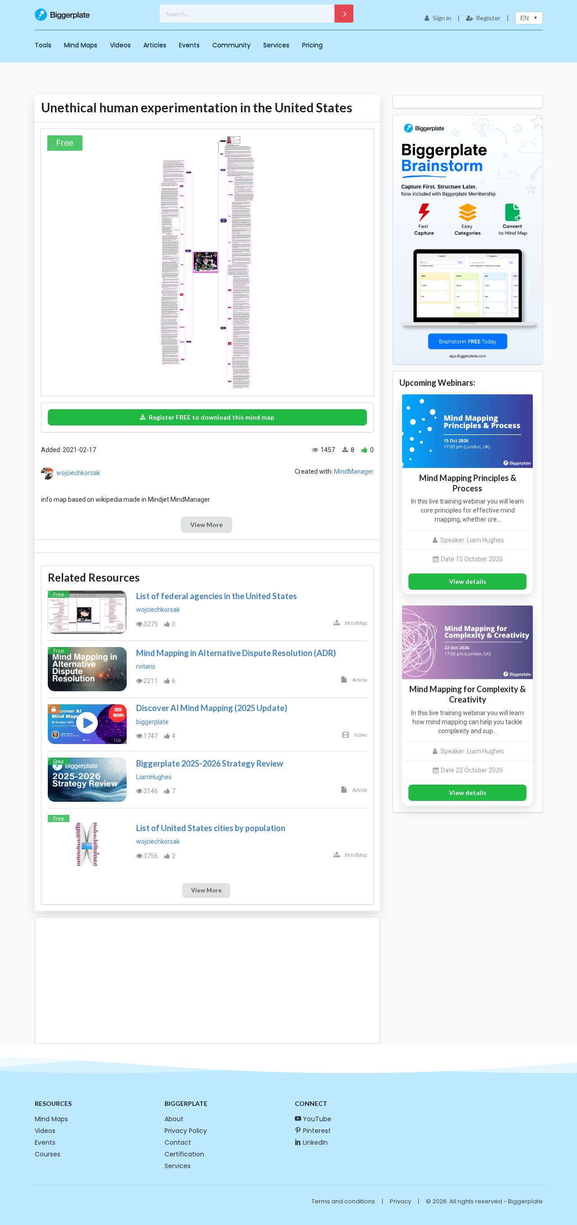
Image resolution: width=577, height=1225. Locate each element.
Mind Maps (80, 45)
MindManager (354, 471)
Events (189, 45)
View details (467, 581)
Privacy (400, 1201)
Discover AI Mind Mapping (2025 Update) (211, 708)
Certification (184, 1154)
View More (206, 524)
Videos (120, 45)
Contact (178, 1142)
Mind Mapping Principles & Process (467, 483)
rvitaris (146, 666)
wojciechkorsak (78, 472)
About (174, 1118)
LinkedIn (315, 1142)
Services (276, 45)
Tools (43, 45)
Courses (47, 1154)
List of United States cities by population (210, 828)
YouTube (317, 1118)
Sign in (442, 18)
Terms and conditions (343, 1201)
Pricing (312, 45)
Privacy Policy (186, 1130)
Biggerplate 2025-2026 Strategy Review (209, 763)
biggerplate (152, 722)
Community (231, 45)
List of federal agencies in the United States (216, 596)
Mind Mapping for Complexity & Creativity (467, 694)
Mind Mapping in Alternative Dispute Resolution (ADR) (236, 653)
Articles (154, 45)
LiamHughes (154, 777)
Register (488, 18)
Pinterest (317, 1130)
